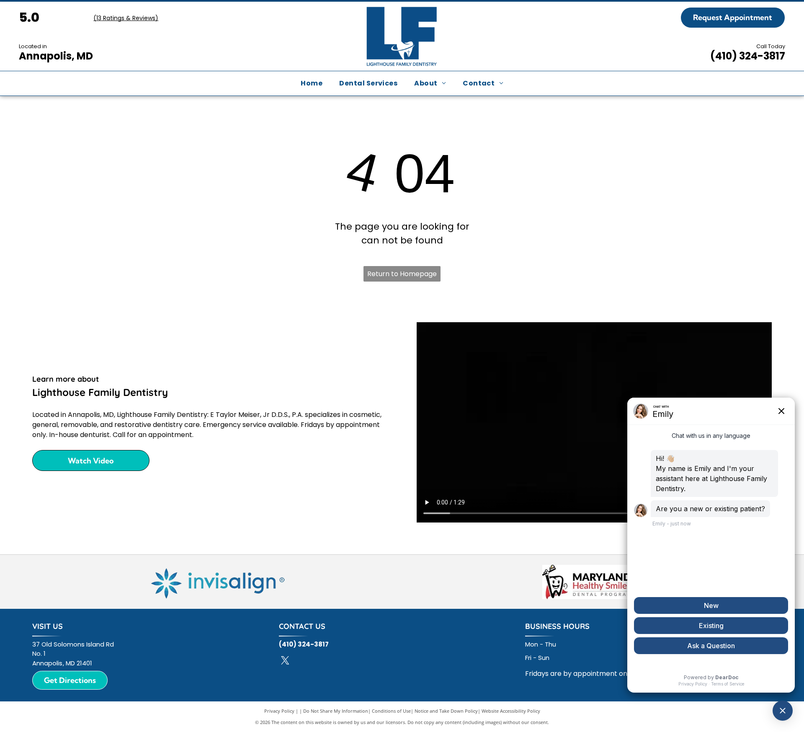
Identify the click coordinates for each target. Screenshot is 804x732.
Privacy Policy (279, 711)
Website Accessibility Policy (511, 711)
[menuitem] (311, 83)
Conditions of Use (391, 711)
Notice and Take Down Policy (446, 711)
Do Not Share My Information (335, 711)
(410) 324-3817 (747, 56)
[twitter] (285, 661)
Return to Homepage (402, 274)
